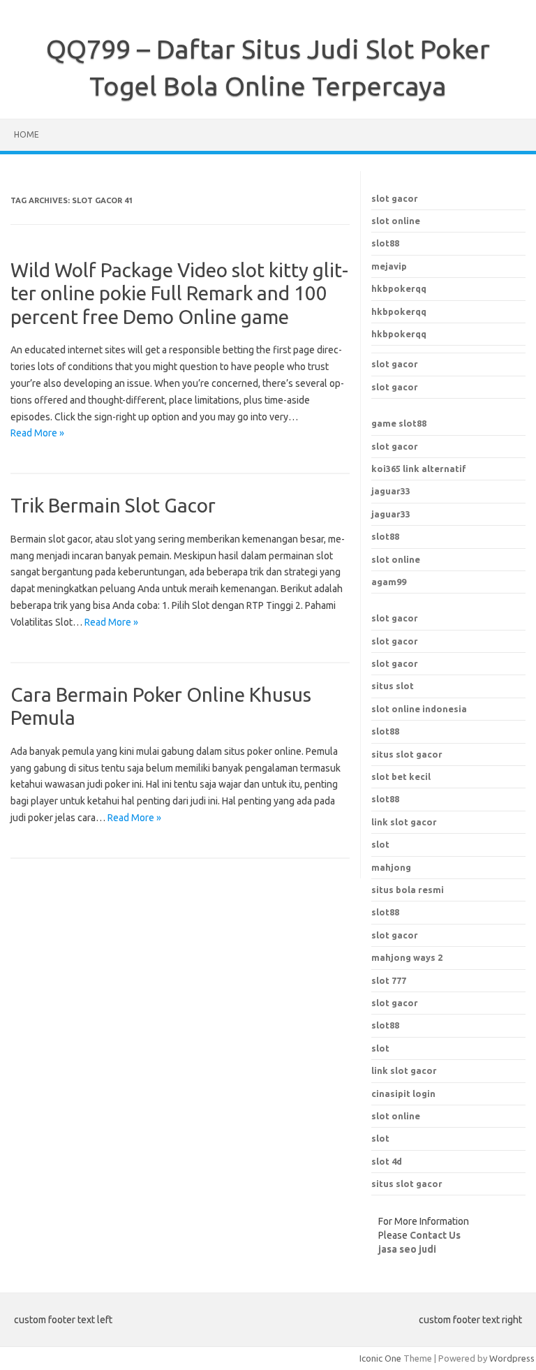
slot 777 (388, 980)
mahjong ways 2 (406, 957)
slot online (395, 221)
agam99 (388, 582)
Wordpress (512, 1358)
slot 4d (386, 1161)
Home (26, 134)
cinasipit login (403, 1093)
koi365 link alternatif (418, 468)
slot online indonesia (419, 709)
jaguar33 (390, 491)
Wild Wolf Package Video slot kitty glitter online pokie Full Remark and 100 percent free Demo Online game (179, 293)
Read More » (37, 433)
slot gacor (394, 198)
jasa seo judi (407, 1249)
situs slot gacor (406, 754)
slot (380, 1048)
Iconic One (380, 1358)
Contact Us (435, 1235)
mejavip (389, 266)
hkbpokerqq (398, 288)
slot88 (385, 243)
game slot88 (398, 423)
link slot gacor (404, 1070)
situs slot (392, 686)
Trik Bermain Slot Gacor (113, 505)
